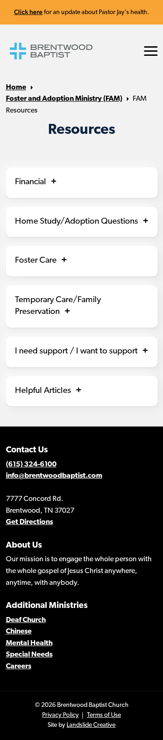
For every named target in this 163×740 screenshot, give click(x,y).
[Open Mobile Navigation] (151, 51)
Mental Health (29, 643)
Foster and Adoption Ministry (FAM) (64, 99)
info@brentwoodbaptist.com (54, 476)
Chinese (19, 631)
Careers (18, 666)
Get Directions (29, 522)
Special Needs (29, 654)
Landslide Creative (91, 725)
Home (16, 87)
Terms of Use (104, 715)
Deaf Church (26, 620)
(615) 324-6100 (31, 464)
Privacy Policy (60, 715)
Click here (28, 11)
